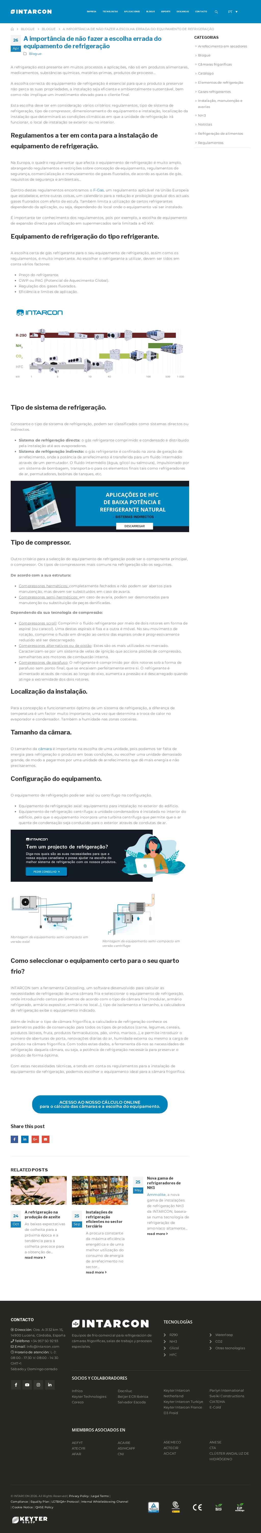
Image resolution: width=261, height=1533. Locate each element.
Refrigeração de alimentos (220, 133)
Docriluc (125, 1391)
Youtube (27, 1385)
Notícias (205, 124)
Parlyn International (227, 1390)
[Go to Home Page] (12, 29)
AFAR (77, 1454)
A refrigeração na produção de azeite (42, 1214)
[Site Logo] (31, 11)
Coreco (78, 1402)
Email (45, 1139)
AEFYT (77, 1443)
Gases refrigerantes (214, 92)
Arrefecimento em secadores (222, 46)
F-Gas (98, 190)
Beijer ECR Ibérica (133, 1397)
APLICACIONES (132, 11)
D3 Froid (171, 1413)
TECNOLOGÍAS (110, 11)
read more (34, 1257)
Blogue (35, 54)
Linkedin (50, 1385)
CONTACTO (201, 11)
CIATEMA (217, 1402)
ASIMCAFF (126, 1448)
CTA (213, 1448)
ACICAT (170, 1453)
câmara (45, 748)
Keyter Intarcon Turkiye (183, 1402)
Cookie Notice (22, 1507)
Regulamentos (210, 143)
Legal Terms (100, 1496)
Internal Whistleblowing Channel (104, 1501)
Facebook (14, 1139)
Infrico (77, 1391)
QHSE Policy (44, 1507)
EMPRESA (91, 11)
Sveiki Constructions (227, 1396)
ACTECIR (171, 1448)
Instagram (38, 1385)
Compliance (19, 1501)
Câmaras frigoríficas (215, 64)
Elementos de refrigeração (220, 82)
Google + (35, 1139)
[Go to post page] (39, 1190)
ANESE (215, 1442)
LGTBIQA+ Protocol (65, 1501)
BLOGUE (150, 11)
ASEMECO (172, 1442)
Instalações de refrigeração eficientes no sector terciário (104, 1219)
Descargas (183, 11)
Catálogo (206, 73)
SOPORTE (165, 11)
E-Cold (215, 1407)
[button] (216, 12)
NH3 (202, 115)
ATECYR (78, 1448)
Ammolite (156, 1194)
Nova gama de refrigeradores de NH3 (164, 1182)
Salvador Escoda (132, 1402)
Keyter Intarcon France (183, 1407)
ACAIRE (124, 1443)
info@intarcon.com (43, 1346)
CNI (121, 1454)
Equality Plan (40, 1501)
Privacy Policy (79, 1496)
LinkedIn (25, 1139)
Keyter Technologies (89, 1397)
